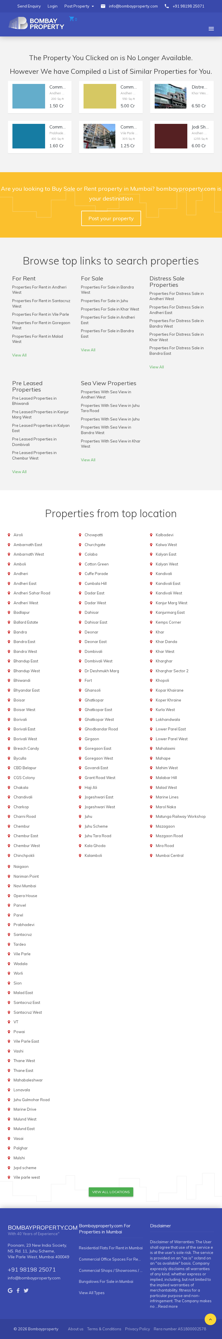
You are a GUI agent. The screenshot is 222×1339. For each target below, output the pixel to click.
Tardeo (20, 944)
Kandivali (164, 573)
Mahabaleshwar (28, 1080)
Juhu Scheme (96, 826)
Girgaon (92, 738)
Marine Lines (167, 797)
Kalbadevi (164, 534)
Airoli (18, 534)
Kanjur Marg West (171, 602)
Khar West (165, 651)
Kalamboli (93, 855)
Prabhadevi (24, 924)
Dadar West (95, 602)
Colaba (91, 554)
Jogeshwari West (100, 806)
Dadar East (94, 593)
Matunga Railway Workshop (181, 816)
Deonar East (96, 641)
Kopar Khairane (170, 690)
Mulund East (24, 1128)
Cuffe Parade (96, 573)
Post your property (111, 218)
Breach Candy (26, 748)
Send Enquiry (29, 6)
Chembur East (26, 835)
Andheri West (26, 602)
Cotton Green (97, 564)
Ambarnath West (29, 554)
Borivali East (24, 729)
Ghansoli (93, 690)
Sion (18, 983)
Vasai (18, 1138)
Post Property (77, 6)
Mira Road (165, 845)
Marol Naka (166, 806)
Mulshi (19, 1158)
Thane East (23, 1070)
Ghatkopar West (99, 719)
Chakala (21, 787)
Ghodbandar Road (101, 729)
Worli (18, 973)
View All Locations (111, 1192)
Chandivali (23, 797)
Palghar (21, 1148)
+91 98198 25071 (188, 6)
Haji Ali (91, 787)
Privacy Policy (137, 1329)
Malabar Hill (166, 777)
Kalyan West (167, 564)
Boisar (19, 700)
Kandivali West (169, 593)
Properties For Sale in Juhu (104, 300)
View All (19, 355)
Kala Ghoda (95, 845)
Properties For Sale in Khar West (110, 309)
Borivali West (25, 738)
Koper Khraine (168, 700)
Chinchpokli (24, 855)
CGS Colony (24, 777)
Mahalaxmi (165, 748)
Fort (88, 680)
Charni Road (25, 816)
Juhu (88, 816)
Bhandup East (26, 661)
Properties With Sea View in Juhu (110, 419)
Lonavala (22, 1090)
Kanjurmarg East (170, 612)
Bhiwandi (22, 680)
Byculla (20, 758)
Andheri (21, 573)
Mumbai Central (170, 855)
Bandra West (25, 651)
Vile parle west (27, 1177)
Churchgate (95, 544)
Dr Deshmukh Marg (102, 670)
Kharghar (164, 661)
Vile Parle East (26, 1041)
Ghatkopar (94, 700)
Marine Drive (25, 1109)
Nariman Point (26, 876)
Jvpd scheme (25, 1167)
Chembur (22, 826)
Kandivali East (168, 583)
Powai (19, 1031)
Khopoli (162, 680)
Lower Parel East (171, 729)
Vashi (18, 1051)
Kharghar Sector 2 (172, 670)
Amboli (20, 564)
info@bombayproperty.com (133, 6)
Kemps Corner (168, 622)
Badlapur (22, 612)
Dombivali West (98, 661)
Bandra (20, 632)
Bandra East (24, 641)
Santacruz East (27, 1002)
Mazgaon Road (169, 835)
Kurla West (165, 709)
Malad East (23, 992)
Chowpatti (94, 534)
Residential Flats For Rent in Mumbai (111, 1248)
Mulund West (25, 1119)
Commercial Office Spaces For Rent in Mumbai (111, 1259)
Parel (18, 915)
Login (53, 6)
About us (76, 1329)
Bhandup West (27, 670)
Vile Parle (22, 954)
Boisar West (24, 709)
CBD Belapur (25, 767)
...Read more (167, 1306)
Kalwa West (166, 544)
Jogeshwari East (99, 797)
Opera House (25, 895)
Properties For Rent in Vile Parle (40, 314)
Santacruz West (28, 1012)
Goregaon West (99, 758)
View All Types (92, 1292)
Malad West (166, 787)
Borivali (20, 719)
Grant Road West (100, 777)
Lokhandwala (168, 719)
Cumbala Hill (96, 583)
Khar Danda (166, 641)
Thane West (24, 1060)
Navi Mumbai (25, 886)
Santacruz (23, 934)
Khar (160, 632)
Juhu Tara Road (98, 835)
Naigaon (21, 866)
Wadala (20, 963)
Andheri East (25, 583)
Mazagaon (165, 826)
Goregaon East (98, 748)
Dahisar (92, 612)
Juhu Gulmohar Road (32, 1099)
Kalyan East (166, 554)
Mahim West (167, 767)
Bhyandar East (27, 690)
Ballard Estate (26, 622)
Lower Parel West (172, 738)
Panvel (20, 905)
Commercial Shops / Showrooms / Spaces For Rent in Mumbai (111, 1270)
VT (16, 1022)
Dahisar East (96, 622)
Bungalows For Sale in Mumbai (106, 1281)
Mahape (163, 758)
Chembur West (27, 845)
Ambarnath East (28, 544)
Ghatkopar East (98, 709)
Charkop (21, 806)
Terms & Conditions (104, 1329)
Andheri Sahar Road (32, 593)
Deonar (91, 632)
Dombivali (93, 651)
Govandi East (96, 767)
